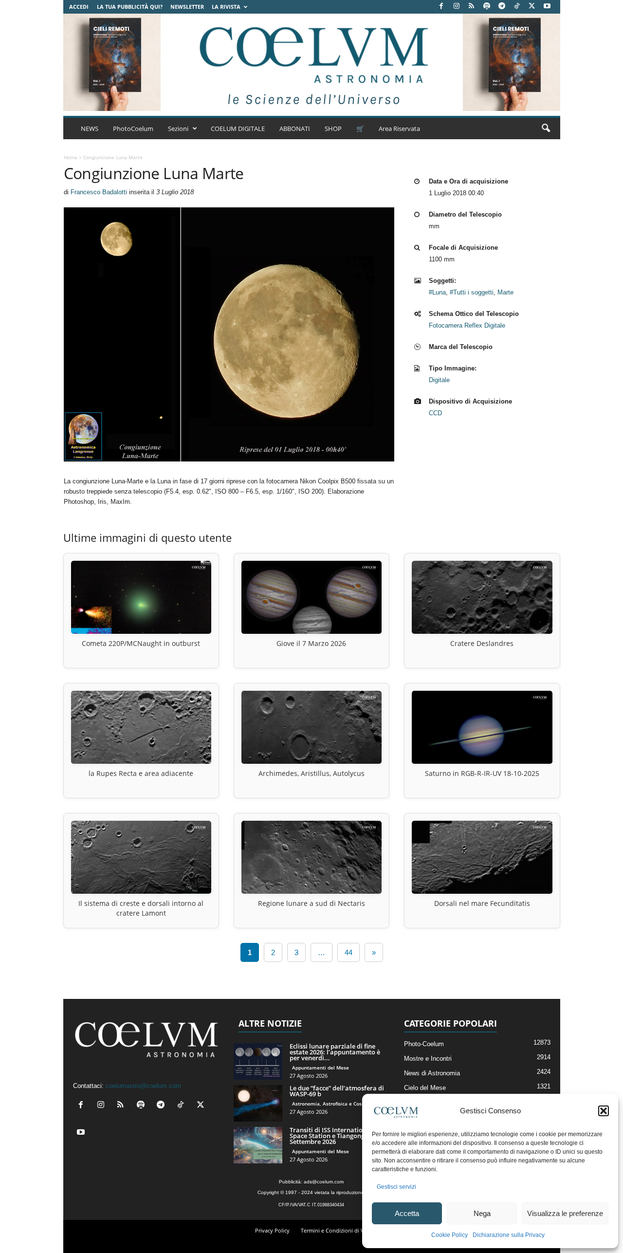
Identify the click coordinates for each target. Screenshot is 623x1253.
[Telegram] (502, 6)
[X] (532, 6)
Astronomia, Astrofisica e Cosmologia (336, 1103)
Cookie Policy (449, 1235)
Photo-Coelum (424, 1044)
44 (348, 952)
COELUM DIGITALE (238, 128)
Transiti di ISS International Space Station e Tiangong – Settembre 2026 (331, 1135)
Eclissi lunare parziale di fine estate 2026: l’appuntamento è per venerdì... (335, 1052)
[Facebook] (441, 6)
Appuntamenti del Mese (320, 1067)
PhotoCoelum (133, 128)
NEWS (89, 128)
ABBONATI (294, 128)
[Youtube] (547, 6)
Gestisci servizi (396, 1186)
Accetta (407, 1213)
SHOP (333, 128)
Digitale (439, 380)
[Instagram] (456, 6)
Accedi (79, 6)
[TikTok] (517, 6)
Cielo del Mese (425, 1087)
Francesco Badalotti (99, 192)
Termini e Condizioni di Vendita (340, 1230)
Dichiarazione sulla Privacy (509, 1235)
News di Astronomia (432, 1073)
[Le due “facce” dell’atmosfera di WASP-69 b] (258, 1103)
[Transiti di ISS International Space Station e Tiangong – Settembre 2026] (258, 1145)
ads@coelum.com (324, 1181)
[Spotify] (487, 6)
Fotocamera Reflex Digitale (467, 325)
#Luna (437, 292)
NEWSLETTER (187, 6)
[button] (603, 1111)
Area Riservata (399, 128)
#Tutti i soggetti (472, 292)
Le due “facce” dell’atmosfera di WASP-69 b (337, 1091)
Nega (482, 1213)
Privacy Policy (272, 1230)
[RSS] (471, 6)
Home (70, 157)
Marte (505, 292)
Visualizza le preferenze (565, 1213)
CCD (435, 413)
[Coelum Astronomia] (311, 62)
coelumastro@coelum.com (143, 1085)
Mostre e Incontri (428, 1058)
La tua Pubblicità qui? (130, 6)
